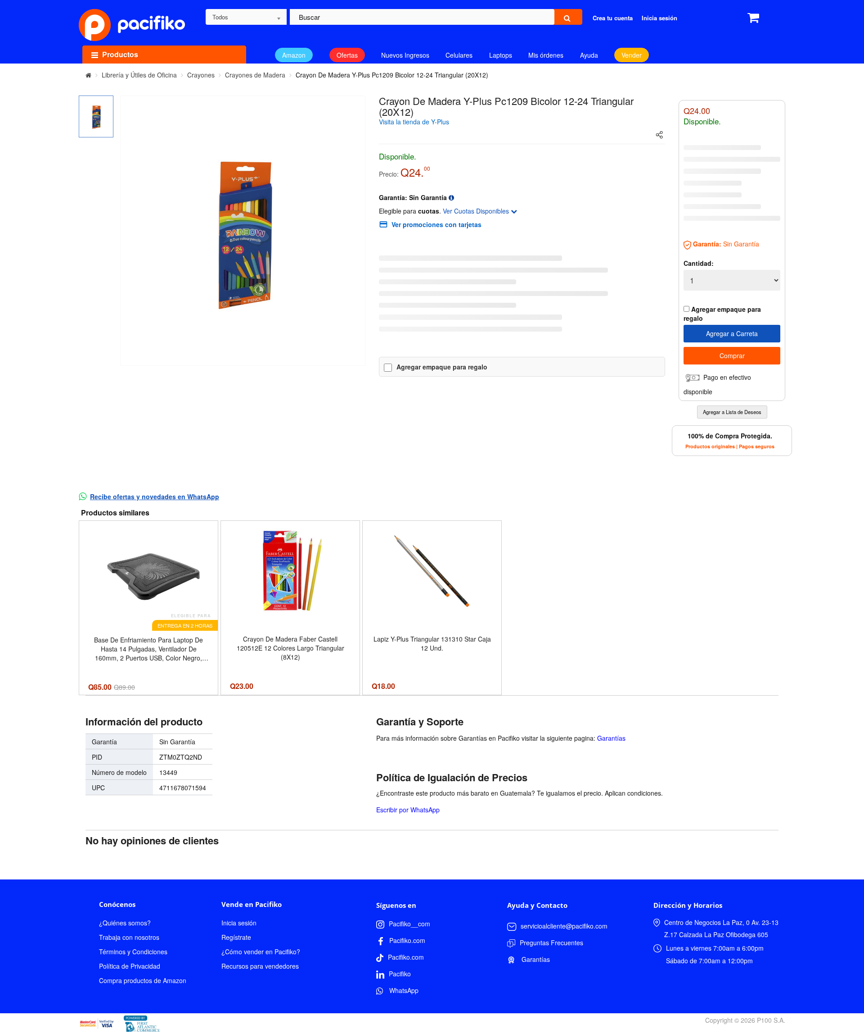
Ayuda (589, 54)
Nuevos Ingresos (405, 54)
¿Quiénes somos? (125, 922)
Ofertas (347, 54)
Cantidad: (699, 263)
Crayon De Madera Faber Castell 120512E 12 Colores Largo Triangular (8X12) (290, 647)
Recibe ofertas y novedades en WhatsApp (154, 496)
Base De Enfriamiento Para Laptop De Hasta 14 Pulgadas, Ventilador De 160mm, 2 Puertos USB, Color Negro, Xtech (148, 648)
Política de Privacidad (129, 965)
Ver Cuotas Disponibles (477, 210)
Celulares (459, 54)
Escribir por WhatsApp (408, 809)
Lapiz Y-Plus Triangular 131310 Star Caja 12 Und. (432, 643)
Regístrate (236, 937)
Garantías (611, 737)
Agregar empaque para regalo (441, 366)
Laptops (500, 54)
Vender (631, 54)
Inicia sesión (238, 922)
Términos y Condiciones (133, 951)
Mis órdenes (545, 54)
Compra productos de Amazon (142, 980)
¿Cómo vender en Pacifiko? (260, 951)
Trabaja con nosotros (129, 937)
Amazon (294, 54)
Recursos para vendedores (260, 965)
